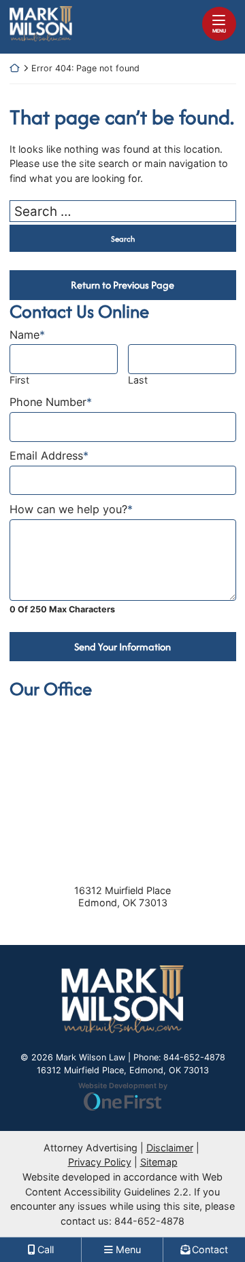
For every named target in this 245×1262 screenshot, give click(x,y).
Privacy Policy (99, 1162)
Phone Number (51, 402)
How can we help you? (71, 509)
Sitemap (159, 1162)
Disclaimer (169, 1147)
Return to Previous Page (122, 285)
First (19, 380)
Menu (219, 31)
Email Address (49, 455)
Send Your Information (122, 646)
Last (138, 380)
